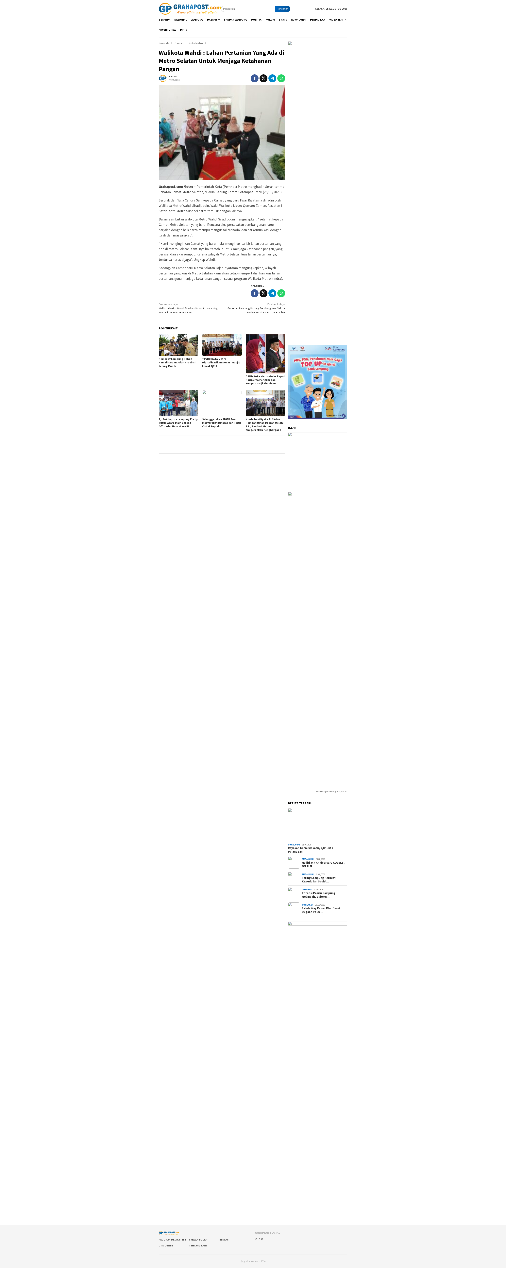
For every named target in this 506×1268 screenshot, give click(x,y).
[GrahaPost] (190, 8)
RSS (261, 1239)
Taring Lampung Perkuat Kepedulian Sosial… (319, 879)
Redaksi (224, 1239)
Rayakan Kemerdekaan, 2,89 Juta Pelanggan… (310, 849)
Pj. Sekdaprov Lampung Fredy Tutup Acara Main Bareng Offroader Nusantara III (178, 422)
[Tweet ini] (263, 78)
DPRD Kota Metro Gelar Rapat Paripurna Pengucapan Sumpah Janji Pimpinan (265, 379)
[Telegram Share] (272, 78)
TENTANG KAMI (198, 1245)
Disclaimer (166, 1245)
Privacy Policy (198, 1239)
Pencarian (282, 8)
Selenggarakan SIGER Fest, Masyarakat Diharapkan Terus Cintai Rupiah (221, 422)
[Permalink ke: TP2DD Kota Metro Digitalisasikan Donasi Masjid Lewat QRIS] (222, 345)
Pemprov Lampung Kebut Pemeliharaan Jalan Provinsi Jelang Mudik (177, 362)
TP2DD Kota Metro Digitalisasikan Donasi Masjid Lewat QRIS (221, 362)
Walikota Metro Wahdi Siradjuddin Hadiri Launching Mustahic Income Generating (188, 308)
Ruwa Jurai (294, 844)
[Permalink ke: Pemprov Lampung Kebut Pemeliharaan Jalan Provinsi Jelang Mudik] (178, 345)
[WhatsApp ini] (281, 78)
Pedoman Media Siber (172, 1239)
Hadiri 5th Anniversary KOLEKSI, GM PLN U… (323, 864)
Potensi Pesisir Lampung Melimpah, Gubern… (318, 894)
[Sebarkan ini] (255, 78)
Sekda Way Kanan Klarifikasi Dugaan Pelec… (321, 910)
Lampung (307, 889)
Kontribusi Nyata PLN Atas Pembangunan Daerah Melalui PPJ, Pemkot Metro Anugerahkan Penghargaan (265, 424)
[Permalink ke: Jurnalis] (163, 78)
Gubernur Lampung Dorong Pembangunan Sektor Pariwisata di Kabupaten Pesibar (256, 308)
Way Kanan (307, 904)
